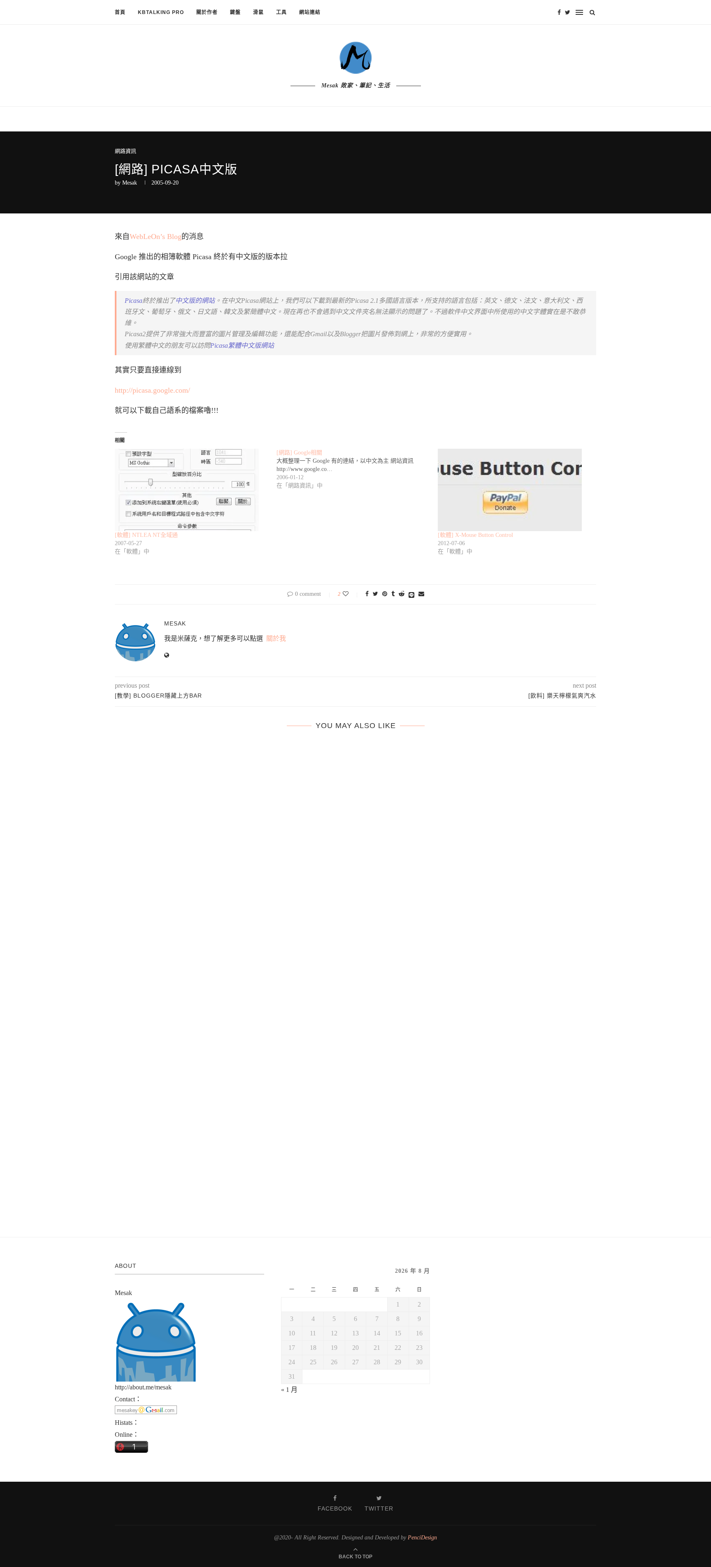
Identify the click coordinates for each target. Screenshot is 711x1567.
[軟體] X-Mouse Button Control (475, 535)
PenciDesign (422, 1537)
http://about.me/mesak (143, 1387)
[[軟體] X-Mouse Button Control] (514, 490)
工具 (281, 12)
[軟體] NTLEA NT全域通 (146, 535)
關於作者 (207, 12)
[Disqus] (355, 868)
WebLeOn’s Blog (155, 236)
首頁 (120, 12)
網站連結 (310, 12)
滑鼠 (258, 12)
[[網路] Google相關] (357, 469)
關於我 (276, 638)
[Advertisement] (521, 1313)
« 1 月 (289, 1389)
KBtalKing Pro (161, 12)
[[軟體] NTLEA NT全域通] (191, 490)
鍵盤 (235, 12)
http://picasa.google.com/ (152, 390)
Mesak (129, 183)
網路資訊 (125, 151)
